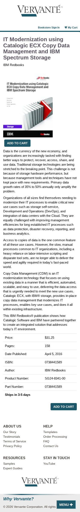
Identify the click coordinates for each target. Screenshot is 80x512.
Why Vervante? (18, 499)
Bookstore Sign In (49, 27)
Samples (9, 463)
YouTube (49, 463)
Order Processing (55, 436)
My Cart (72, 27)
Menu (64, 504)
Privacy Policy (12, 446)
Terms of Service (14, 441)
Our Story (9, 432)
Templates (50, 432)
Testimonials (11, 436)
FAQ (46, 441)
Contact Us (50, 446)
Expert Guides (12, 468)
